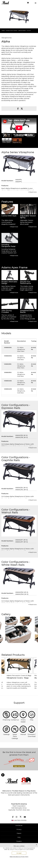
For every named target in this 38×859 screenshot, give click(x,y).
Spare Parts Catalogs (15, 736)
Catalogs (6, 734)
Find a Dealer (23, 721)
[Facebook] (12, 817)
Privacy (19, 829)
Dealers (19, 841)
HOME (3, 30)
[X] (20, 817)
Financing (6, 720)
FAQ (31, 720)
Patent (19, 833)
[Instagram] (16, 817)
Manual (23, 734)
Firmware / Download (32, 735)
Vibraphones (22, 30)
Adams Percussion (11, 30)
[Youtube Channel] (25, 817)
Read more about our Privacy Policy (19, 856)
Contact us (15, 720)
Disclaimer (19, 825)
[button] (9, 209)
